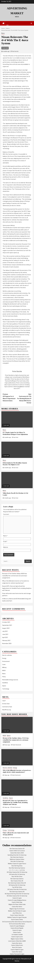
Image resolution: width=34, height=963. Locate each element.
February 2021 (6, 640)
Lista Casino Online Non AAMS (17, 941)
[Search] (31, 23)
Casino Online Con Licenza (17, 850)
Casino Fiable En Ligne (17, 949)
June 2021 (5, 634)
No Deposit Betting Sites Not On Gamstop (17, 893)
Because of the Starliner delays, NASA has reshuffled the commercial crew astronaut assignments (14, 576)
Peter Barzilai (15, 51)
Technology (5, 689)
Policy (4, 676)
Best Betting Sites (17, 866)
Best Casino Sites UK (17, 881)
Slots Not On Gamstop (17, 861)
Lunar (4, 664)
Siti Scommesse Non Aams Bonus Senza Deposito (17, 921)
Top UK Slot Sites (17, 887)
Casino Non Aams (17, 906)
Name (5, 536)
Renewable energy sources (10, 679)
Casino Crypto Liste (17, 936)
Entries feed (5, 703)
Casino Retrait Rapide (17, 928)
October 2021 (6, 622)
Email (5, 541)
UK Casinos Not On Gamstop (17, 885)
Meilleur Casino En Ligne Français (17, 917)
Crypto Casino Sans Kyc (17, 915)
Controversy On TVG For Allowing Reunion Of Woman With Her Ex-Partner (24, 398)
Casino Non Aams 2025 (17, 853)
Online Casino (17, 932)
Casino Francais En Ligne (17, 954)
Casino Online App (17, 902)
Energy (4, 658)
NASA (4, 670)
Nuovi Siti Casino (17, 947)
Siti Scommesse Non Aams (17, 924)
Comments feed (7, 706)
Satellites (5, 682)
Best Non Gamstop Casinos (17, 868)
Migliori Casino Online (17, 939)
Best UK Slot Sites (17, 876)
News (3, 33)
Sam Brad (15, 437)
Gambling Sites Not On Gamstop (17, 855)
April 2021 (5, 637)
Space (4, 686)
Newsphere (24, 958)
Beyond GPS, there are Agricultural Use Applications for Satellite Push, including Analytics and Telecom (16, 588)
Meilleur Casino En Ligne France (17, 863)
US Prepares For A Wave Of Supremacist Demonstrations (9, 397)
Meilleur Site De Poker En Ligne (17, 911)
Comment (6, 514)
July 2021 (5, 631)
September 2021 (7, 625)
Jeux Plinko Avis (17, 913)
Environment (6, 661)
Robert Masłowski (16, 745)
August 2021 (6, 628)
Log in (4, 700)
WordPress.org (6, 709)
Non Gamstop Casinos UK (17, 848)
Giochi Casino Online (17, 919)
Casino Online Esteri (17, 945)
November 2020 (6, 643)
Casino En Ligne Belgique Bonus (17, 900)
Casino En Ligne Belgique (17, 926)
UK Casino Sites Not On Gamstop (17, 889)
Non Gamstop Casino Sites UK (17, 883)
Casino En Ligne (17, 898)
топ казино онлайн (17, 934)
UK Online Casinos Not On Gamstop (17, 872)
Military (4, 667)
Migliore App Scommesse (17, 909)
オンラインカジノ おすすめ (17, 870)
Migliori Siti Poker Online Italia (17, 904)
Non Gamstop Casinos (17, 857)
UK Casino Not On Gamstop (17, 874)
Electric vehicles (7, 655)
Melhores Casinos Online (17, 859)
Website (5, 547)
